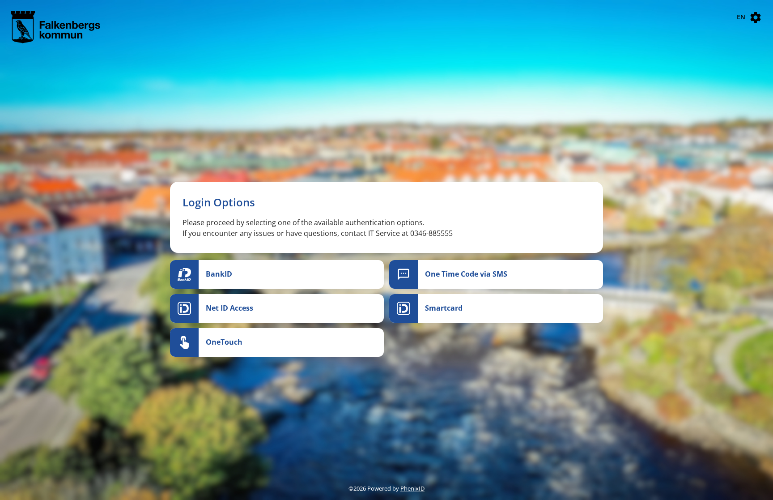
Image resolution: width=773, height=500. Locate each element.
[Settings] (755, 17)
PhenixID (412, 488)
